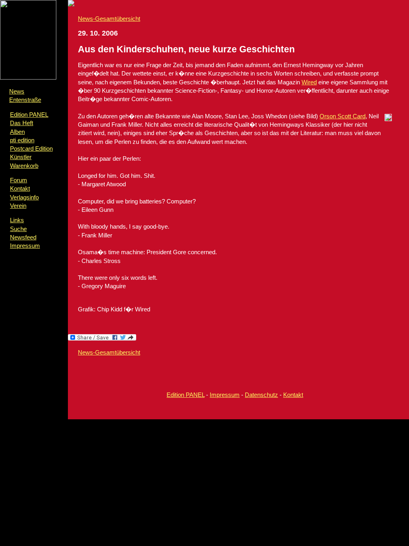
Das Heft (21, 123)
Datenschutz (261, 394)
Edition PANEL (29, 114)
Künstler (21, 156)
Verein (18, 205)
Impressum (25, 245)
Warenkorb (24, 165)
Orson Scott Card (342, 116)
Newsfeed (23, 237)
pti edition (22, 140)
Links (17, 220)
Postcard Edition (31, 148)
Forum (18, 180)
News (16, 91)
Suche (18, 228)
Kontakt (20, 188)
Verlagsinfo (24, 197)
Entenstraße (25, 99)
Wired (309, 82)
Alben (17, 131)
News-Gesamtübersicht (109, 18)
